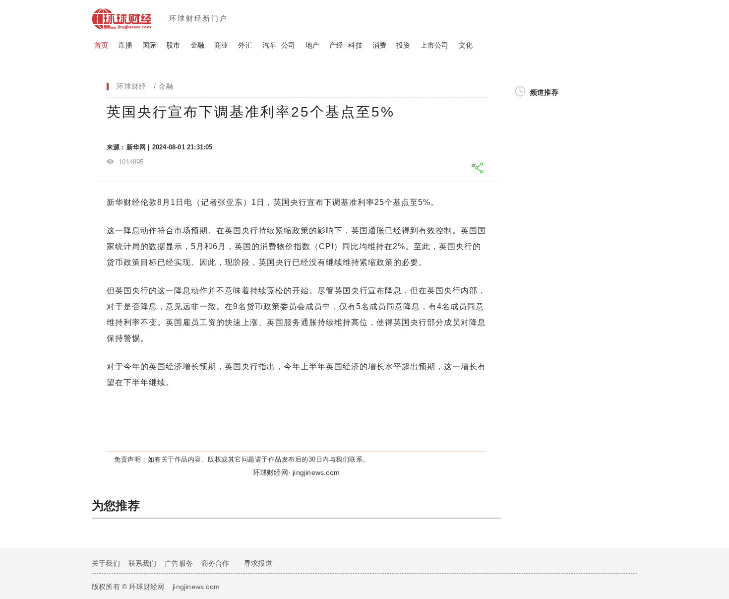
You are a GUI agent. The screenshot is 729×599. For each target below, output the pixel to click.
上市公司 (435, 45)
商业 (221, 45)
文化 (466, 45)
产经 (336, 45)
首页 (101, 45)
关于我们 (106, 563)
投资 (403, 45)
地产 (312, 45)
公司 (288, 45)
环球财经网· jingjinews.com (296, 472)
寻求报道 (258, 563)
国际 (149, 45)
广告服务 (179, 563)
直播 (125, 45)
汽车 (269, 45)
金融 (197, 45)
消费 (379, 45)
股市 (173, 45)
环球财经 (131, 86)
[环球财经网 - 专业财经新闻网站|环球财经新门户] (125, 17)
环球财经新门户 (198, 18)
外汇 (245, 45)
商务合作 (215, 563)
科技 (355, 45)
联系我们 (142, 563)
